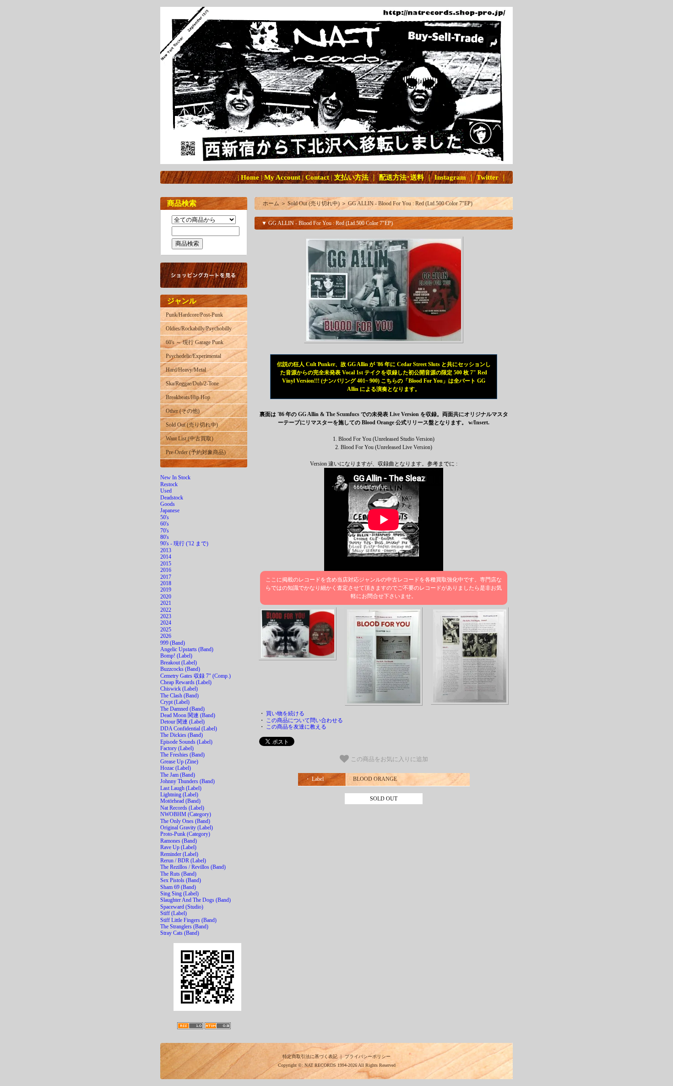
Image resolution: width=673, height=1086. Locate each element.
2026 (165, 636)
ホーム (271, 203)
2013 (165, 550)
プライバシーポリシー (368, 1056)
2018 (165, 583)
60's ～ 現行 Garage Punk (194, 342)
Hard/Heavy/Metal (186, 370)
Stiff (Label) (173, 913)
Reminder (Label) (179, 854)
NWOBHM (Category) (185, 814)
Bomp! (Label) (176, 656)
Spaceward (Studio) (181, 907)
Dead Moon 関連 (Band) (187, 715)
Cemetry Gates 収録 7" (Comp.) (195, 676)
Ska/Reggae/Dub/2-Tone (192, 383)
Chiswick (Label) (179, 689)
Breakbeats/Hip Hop (188, 397)
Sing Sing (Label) (179, 893)
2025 (165, 629)
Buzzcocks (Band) (180, 669)
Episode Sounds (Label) (186, 742)
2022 (165, 610)
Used (166, 491)
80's (164, 537)
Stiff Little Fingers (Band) (188, 920)
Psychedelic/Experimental (193, 356)
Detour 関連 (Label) (182, 722)
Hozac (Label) (175, 768)
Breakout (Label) (178, 662)
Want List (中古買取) (189, 438)
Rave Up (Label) (178, 847)
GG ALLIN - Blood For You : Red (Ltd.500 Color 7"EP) (410, 203)
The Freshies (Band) (182, 754)
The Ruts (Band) (178, 874)
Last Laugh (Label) (180, 788)
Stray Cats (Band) (179, 933)
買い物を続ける (285, 713)
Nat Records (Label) (182, 808)
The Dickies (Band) (181, 735)
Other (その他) (183, 411)
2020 (165, 596)
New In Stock (175, 477)
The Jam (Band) (177, 775)
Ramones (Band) (178, 841)
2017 (165, 577)
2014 (165, 557)
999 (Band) (172, 643)
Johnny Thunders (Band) (187, 781)
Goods (167, 504)
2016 (165, 570)
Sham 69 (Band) (178, 887)
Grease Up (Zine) (179, 761)
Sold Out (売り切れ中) (192, 425)
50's (164, 517)
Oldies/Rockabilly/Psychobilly (199, 328)
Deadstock (171, 497)
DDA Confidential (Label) (188, 728)
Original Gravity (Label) (186, 827)
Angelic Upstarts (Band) (186, 649)
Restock (169, 484)
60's (164, 524)
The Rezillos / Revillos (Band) (193, 867)
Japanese (169, 510)
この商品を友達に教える (296, 727)
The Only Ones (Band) (185, 821)
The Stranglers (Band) (184, 926)
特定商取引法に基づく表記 (309, 1056)
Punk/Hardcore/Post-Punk (194, 315)
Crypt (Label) (175, 702)
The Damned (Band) (182, 709)
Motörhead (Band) (180, 801)
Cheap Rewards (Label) (186, 682)
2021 (165, 603)
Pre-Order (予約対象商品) (196, 452)
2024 (165, 623)
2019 (165, 590)
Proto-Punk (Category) (185, 834)
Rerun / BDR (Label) (183, 860)
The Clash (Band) (179, 695)
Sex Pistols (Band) (180, 880)
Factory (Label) (177, 748)
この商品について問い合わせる (304, 720)
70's (164, 530)
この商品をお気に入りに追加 (388, 759)
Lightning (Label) (179, 794)
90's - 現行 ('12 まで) (184, 543)
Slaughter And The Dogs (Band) (195, 900)
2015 (165, 563)
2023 (165, 616)
